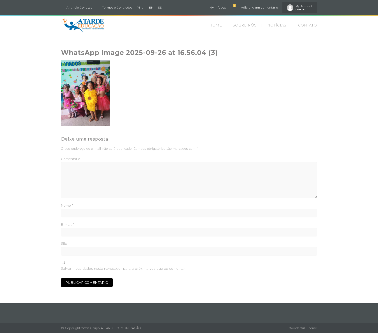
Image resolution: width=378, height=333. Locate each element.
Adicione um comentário (259, 7)
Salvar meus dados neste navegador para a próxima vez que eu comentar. (123, 269)
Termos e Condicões (117, 7)
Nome (67, 206)
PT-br (141, 7)
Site (64, 244)
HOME (215, 25)
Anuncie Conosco (79, 7)
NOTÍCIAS (276, 25)
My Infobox (218, 7)
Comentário (70, 159)
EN (151, 7)
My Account (304, 6)
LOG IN (300, 9)
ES (160, 7)
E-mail (67, 225)
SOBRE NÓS (245, 25)
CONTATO (307, 25)
